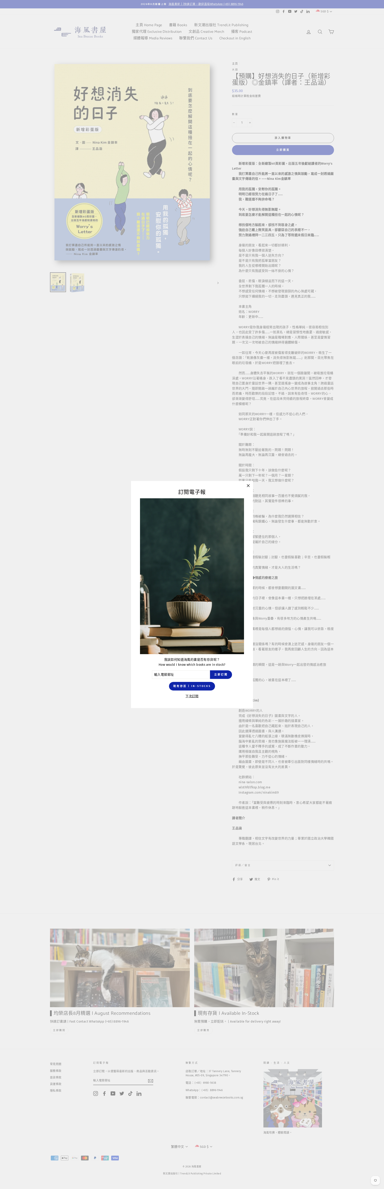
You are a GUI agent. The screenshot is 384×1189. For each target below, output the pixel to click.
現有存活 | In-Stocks (192, 686)
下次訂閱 (192, 696)
